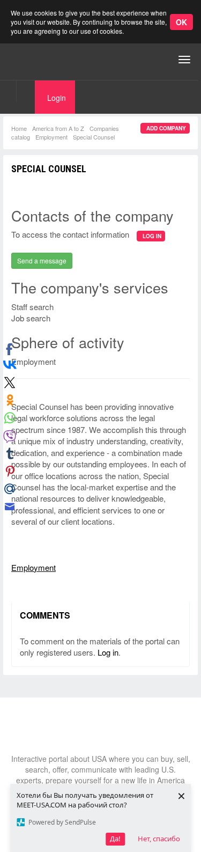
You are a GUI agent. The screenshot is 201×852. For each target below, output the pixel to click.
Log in (108, 652)
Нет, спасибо (159, 838)
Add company (166, 128)
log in (152, 236)
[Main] (51, 59)
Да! (115, 838)
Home (19, 128)
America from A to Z (58, 128)
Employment (51, 137)
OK (181, 22)
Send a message (41, 260)
